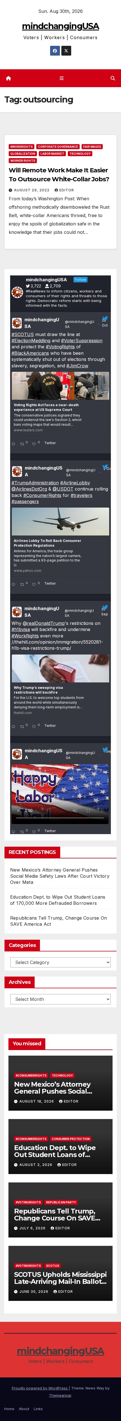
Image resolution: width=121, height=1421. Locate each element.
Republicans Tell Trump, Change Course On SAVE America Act (54, 1218)
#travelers (81, 495)
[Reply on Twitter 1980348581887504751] (14, 444)
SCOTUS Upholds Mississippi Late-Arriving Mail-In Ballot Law (60, 1281)
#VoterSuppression (81, 340)
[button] (113, 78)
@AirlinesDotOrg (29, 489)
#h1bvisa (21, 629)
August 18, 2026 (37, 1101)
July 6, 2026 (33, 1228)
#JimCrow (77, 365)
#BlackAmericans (30, 353)
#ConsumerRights (42, 495)
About (24, 1408)
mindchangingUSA (60, 26)
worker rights (22, 160)
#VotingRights (60, 346)
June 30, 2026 (34, 1291)
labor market (52, 153)
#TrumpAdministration (35, 482)
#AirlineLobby (75, 482)
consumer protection (71, 1139)
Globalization (22, 153)
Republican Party (61, 1202)
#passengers (25, 501)
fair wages (92, 146)
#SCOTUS (23, 334)
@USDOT (63, 489)
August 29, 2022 (32, 190)
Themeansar (60, 1395)
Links (38, 1408)
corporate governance (58, 146)
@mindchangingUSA (79, 324)
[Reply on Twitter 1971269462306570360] (14, 727)
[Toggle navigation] (61, 78)
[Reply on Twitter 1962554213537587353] (14, 832)
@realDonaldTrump (44, 623)
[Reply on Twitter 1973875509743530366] (14, 585)
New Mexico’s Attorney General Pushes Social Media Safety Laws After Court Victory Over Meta (59, 876)
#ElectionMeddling (31, 340)
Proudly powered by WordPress (40, 1388)
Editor (66, 190)
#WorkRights (21, 146)
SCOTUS (52, 1265)
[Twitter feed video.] (60, 794)
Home (9, 1408)
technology (80, 153)
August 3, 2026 (36, 1165)
